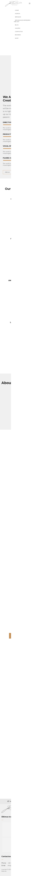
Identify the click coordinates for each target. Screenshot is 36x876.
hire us (7, 172)
